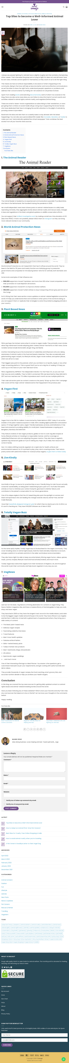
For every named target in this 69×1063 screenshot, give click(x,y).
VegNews (9, 572)
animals (26, 927)
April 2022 (4, 856)
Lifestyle (4, 890)
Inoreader (47, 117)
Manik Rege (42, 25)
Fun (2, 887)
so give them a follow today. (56, 452)
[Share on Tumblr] (44, 729)
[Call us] (9, 967)
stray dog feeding (38, 939)
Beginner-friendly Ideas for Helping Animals (32, 721)
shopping (4, 939)
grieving (29, 930)
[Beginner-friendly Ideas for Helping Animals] (34, 714)
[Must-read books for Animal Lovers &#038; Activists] (11, 714)
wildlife (36, 942)
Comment (8, 760)
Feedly (62, 117)
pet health (59, 933)
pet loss (4, 936)
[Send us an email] (7, 967)
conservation (6, 930)
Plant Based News (14, 309)
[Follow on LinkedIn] (11, 967)
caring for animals (54, 927)
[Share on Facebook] (28, 729)
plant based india (30, 936)
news (3, 933)
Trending (4, 911)
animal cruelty (36, 924)
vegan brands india (56, 939)
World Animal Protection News (22, 227)
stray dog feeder (26, 939)
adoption (16, 924)
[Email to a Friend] (34, 729)
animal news (57, 924)
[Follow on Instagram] (2, 967)
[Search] (63, 7)
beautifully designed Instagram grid (21, 504)
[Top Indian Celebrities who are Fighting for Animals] (56, 714)
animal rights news (16, 927)
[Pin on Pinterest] (37, 729)
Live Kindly (10, 457)
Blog (2, 1010)
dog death (14, 930)
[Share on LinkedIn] (41, 729)
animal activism (25, 924)
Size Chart (4, 999)
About (3, 1006)
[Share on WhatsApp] (24, 729)
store (10, 939)
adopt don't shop (7, 924)
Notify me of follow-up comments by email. (21, 800)
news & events (11, 933)
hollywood (37, 930)
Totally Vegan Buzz (15, 512)
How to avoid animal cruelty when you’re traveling (23, 838)
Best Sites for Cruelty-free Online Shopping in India (24, 833)
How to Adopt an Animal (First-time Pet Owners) (23, 828)
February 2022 (6, 863)
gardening (22, 930)
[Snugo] (34, 7)
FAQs (3, 1002)
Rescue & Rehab (7, 908)
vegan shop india (7, 942)
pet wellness (19, 936)
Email (6, 783)
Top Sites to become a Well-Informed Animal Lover (24, 823)
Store (3, 995)
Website (6, 792)
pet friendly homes (49, 933)
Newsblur (54, 117)
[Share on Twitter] (31, 729)
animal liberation (46, 924)
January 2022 (6, 866)
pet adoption (30, 933)
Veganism (4, 915)
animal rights (5, 927)
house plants (45, 930)
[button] (2, 7)
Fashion (4, 883)
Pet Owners (5, 904)
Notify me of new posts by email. (17, 804)
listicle (52, 930)
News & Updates (47, 13)
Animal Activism (22, 13)
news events (20, 933)
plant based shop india (43, 936)
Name (6, 775)
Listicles (31, 13)
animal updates (34, 927)
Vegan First (11, 388)
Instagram (48, 219)
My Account (5, 991)
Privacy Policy (5, 1014)
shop (61, 936)
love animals (59, 930)
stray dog (16, 939)
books (17, 95)
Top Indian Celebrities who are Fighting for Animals (55, 721)
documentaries (35, 95)
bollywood (44, 927)
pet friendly (38, 933)
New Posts (37, 13)
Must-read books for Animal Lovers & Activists (10, 721)
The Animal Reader (14, 157)
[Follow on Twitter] (4, 967)
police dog (55, 936)
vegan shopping (18, 942)
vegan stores (29, 942)
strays (46, 939)
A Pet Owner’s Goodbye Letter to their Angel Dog (23, 843)
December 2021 (6, 870)
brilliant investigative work (26, 216)
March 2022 (5, 859)
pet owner (11, 936)
